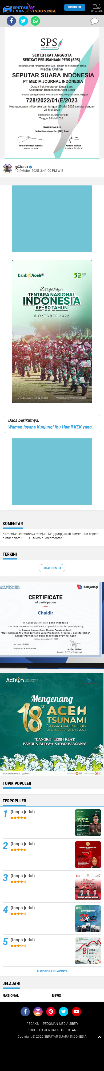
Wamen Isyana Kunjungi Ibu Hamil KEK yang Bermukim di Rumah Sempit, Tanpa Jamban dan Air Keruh (52, 427)
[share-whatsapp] (35, 21)
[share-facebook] (11, 21)
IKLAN (72, 1030)
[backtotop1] (99, 1037)
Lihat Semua (52, 568)
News (56, 995)
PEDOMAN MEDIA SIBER (60, 1024)
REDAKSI (32, 1024)
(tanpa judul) (23, 811)
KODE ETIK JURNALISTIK (46, 1030)
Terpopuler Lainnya (52, 971)
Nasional (11, 995)
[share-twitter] (23, 21)
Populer (74, 7)
